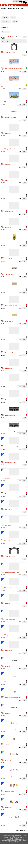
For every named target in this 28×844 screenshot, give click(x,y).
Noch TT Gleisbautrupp (6, 368)
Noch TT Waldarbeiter (6, 196)
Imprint (5, 839)
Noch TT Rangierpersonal (7, 352)
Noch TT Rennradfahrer (6, 337)
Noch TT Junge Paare (6, 478)
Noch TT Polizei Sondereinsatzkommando (10, 697)
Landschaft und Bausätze (12, 40)
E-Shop (3, 40)
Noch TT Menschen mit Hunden (8, 462)
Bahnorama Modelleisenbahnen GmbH (9, 840)
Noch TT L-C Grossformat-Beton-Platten (10, 572)
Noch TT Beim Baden (6, 227)
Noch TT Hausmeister (6, 133)
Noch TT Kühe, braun (6, 384)
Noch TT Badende (5, 399)
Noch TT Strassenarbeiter (7, 274)
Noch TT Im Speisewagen (7, 776)
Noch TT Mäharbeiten (6, 760)
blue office (20, 840)
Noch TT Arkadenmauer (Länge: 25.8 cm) (10, 431)
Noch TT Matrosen (5, 666)
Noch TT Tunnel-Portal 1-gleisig (8, 52)
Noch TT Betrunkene (5, 290)
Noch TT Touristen (5, 744)
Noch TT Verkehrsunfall (6, 587)
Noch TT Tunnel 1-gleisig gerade (8, 101)
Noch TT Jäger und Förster (7, 258)
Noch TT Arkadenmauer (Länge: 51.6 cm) (10, 415)
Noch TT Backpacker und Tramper (9, 729)
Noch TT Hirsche (5, 493)
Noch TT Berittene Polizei (7, 682)
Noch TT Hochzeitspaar (6, 509)
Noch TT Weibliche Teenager (7, 791)
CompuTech (16, 841)
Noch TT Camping (5, 180)
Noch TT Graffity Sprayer (7, 823)
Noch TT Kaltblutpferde (6, 650)
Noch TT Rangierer (5, 634)
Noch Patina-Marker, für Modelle (8, 117)
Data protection (10, 839)
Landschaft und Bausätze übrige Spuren (13, 40)
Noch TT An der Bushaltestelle (8, 619)
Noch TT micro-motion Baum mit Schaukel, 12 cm (12, 446)
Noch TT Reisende (5, 603)
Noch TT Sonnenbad (5, 164)
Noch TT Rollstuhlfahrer (6, 807)
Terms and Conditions (18, 839)
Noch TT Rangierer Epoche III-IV (8, 149)
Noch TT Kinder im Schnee (7, 321)
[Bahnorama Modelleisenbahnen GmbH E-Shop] (20, 3)
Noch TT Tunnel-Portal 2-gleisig (8, 556)
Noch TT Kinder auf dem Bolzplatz (9, 305)
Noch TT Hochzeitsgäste (6, 525)
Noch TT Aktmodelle (5, 540)
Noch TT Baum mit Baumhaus (8, 243)
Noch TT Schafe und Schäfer (7, 211)
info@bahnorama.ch (14, 838)
